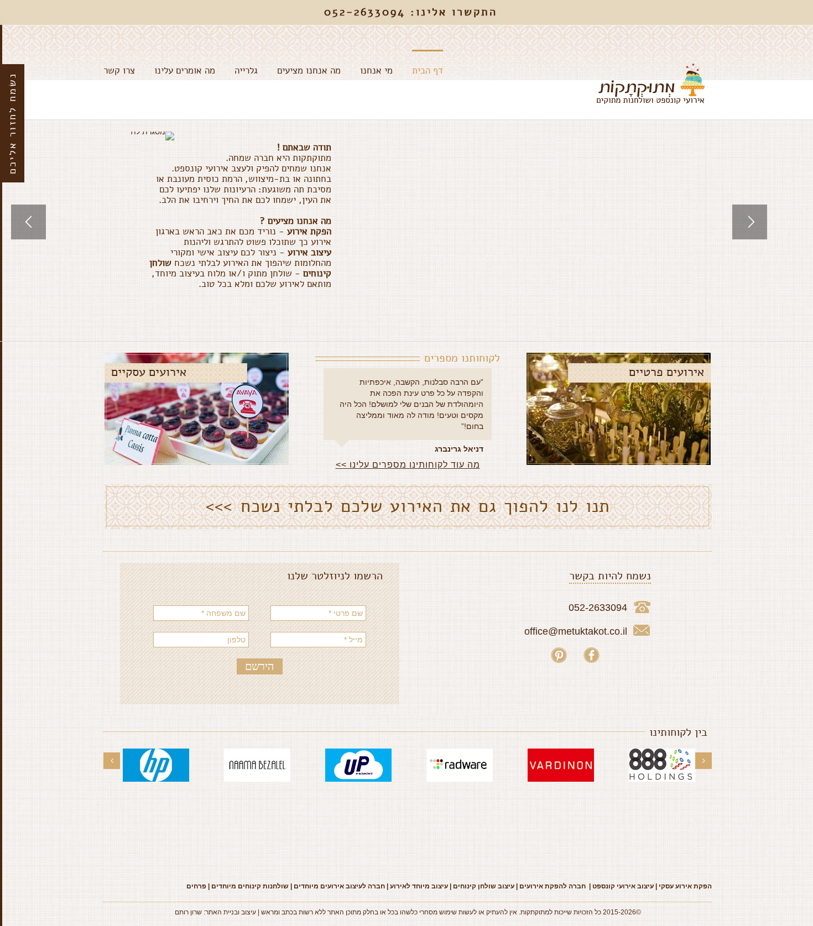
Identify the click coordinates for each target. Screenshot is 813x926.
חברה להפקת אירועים (552, 886)
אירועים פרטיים (666, 372)
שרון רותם (188, 912)
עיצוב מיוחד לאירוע (419, 886)
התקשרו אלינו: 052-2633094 (410, 11)
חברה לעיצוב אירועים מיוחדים (339, 886)
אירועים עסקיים (148, 372)
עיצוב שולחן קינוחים (483, 886)
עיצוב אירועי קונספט (623, 886)
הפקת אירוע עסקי (684, 886)
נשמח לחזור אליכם (12, 123)
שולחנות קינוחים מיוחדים (250, 886)
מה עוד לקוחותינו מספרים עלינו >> (408, 464)
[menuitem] (418, 69)
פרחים (196, 886)
